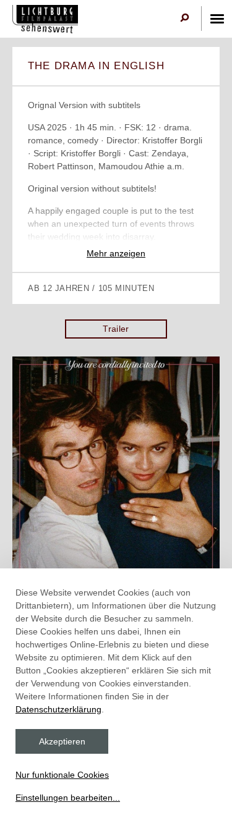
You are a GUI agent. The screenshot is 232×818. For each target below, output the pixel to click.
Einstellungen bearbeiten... (67, 798)
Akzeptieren (62, 741)
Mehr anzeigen (116, 253)
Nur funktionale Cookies (62, 775)
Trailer (116, 329)
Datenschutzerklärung (58, 709)
